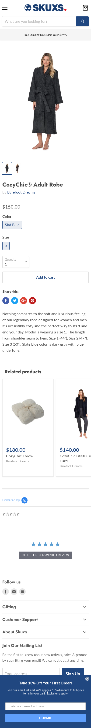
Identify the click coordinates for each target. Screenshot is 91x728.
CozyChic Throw (19, 456)
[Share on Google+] (23, 300)
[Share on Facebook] (5, 300)
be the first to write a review (45, 555)
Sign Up (73, 673)
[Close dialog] (87, 679)
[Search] (82, 21)
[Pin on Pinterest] (32, 300)
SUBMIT (45, 718)
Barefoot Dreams (21, 192)
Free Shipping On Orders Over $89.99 (45, 34)
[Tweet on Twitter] (14, 300)
